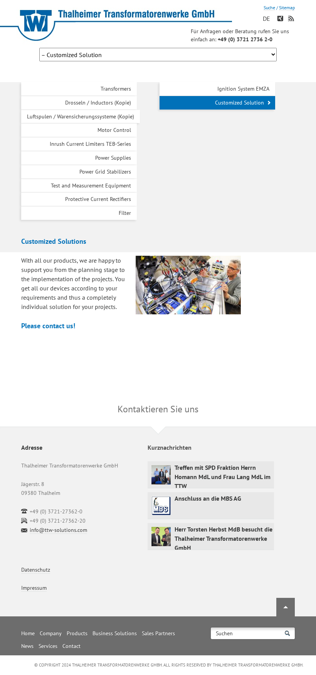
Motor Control (114, 130)
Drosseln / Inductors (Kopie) (98, 102)
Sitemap (287, 7)
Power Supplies (113, 157)
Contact (71, 646)
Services (48, 646)
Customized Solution (239, 102)
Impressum (34, 587)
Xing (281, 20)
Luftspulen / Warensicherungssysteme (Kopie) (80, 116)
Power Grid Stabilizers (105, 171)
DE (266, 18)
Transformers (116, 88)
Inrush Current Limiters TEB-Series (90, 143)
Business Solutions (114, 633)
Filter (125, 212)
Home (28, 633)
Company (51, 633)
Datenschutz (35, 569)
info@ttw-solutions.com (58, 529)
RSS (291, 20)
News (27, 646)
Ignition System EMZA (243, 88)
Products (77, 633)
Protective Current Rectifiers (98, 199)
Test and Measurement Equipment (91, 185)
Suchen (224, 633)
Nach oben (285, 607)
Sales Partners (158, 633)
